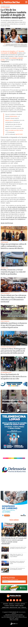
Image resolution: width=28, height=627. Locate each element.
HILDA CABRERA (21, 44)
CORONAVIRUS (5, 45)
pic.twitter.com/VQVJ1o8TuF (15, 130)
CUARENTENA (10, 45)
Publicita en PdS (13, 607)
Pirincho (21, 605)
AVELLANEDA (8, 44)
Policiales (11, 605)
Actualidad (17, 603)
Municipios (5, 603)
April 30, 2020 (19, 134)
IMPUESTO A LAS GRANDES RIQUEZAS (20, 45)
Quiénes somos (5, 607)
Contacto (23, 607)
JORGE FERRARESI (14, 44)
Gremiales (11, 603)
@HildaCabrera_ (13, 116)
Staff (19, 607)
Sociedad (7, 605)
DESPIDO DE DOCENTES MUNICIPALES (20, 46)
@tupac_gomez (9, 120)
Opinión (17, 605)
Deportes (22, 603)
